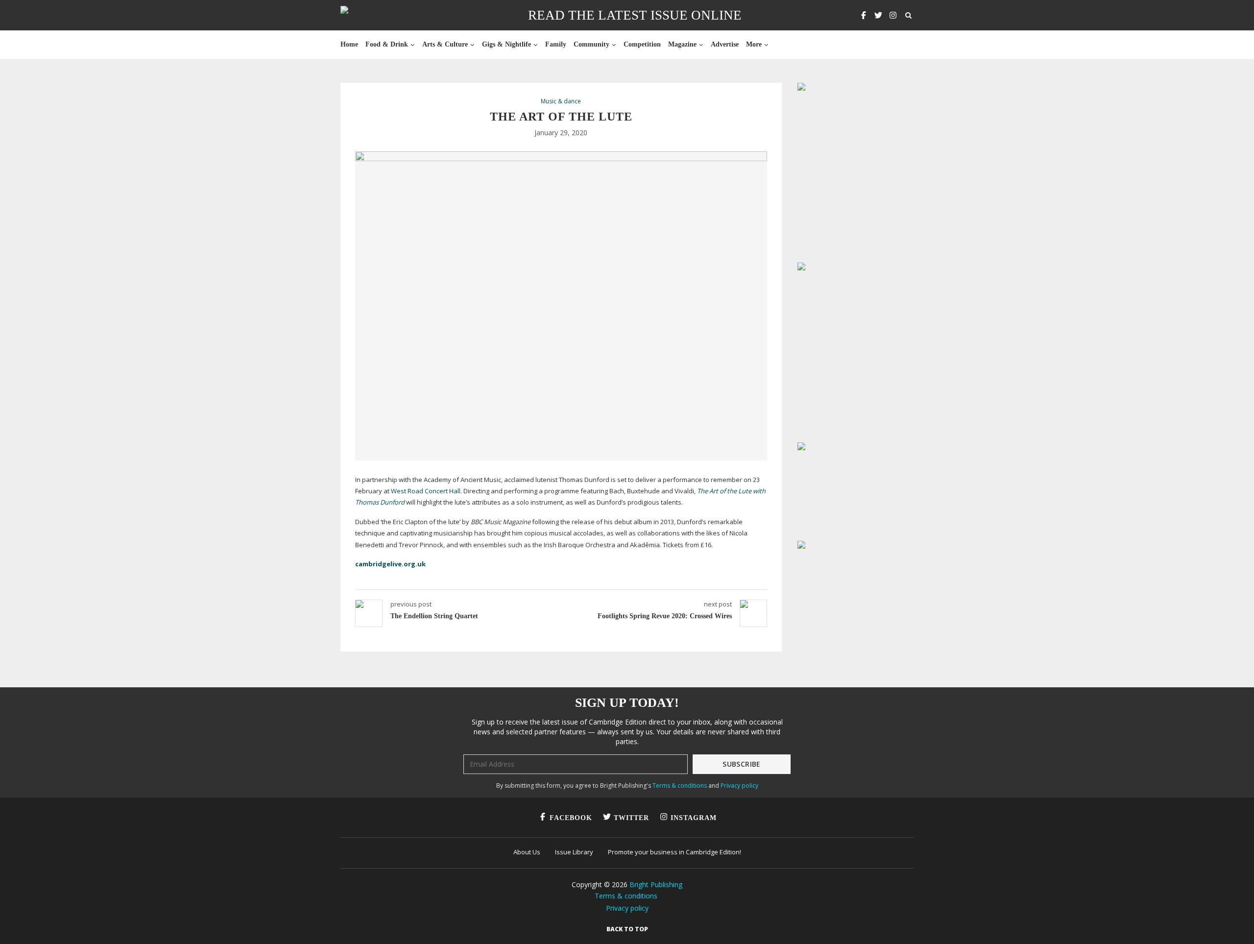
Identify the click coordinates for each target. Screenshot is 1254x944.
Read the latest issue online (635, 15)
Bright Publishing (655, 884)
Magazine (682, 44)
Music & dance (561, 101)
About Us (526, 851)
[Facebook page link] (863, 15)
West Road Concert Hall (425, 490)
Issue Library (574, 851)
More (754, 44)
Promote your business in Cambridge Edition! (674, 851)
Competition (642, 44)
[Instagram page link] (893, 15)
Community (591, 44)
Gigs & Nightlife (506, 44)
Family (555, 44)
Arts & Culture (445, 44)
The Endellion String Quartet (434, 616)
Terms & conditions (679, 785)
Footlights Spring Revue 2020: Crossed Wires (665, 616)
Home (349, 44)
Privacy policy (739, 785)
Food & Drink (386, 44)
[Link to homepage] (375, 15)
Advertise (725, 44)
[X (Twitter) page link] (878, 15)
